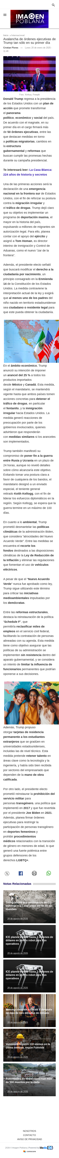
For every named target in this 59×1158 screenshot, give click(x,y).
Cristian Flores (10, 47)
